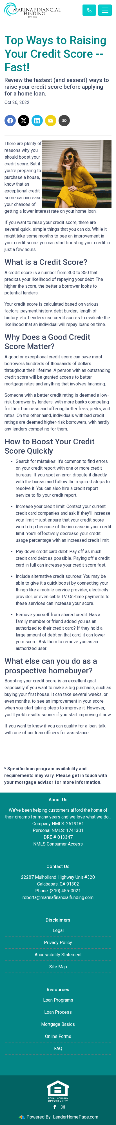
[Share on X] (23, 120)
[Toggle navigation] (105, 10)
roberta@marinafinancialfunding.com (58, 897)
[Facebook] (54, 1107)
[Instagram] (63, 1107)
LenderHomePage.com (75, 1117)
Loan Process (58, 1012)
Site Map (58, 966)
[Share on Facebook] (10, 120)
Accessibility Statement (58, 954)
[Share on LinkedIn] (37, 120)
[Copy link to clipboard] (64, 120)
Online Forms (58, 1036)
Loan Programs (58, 1000)
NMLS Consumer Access (58, 844)
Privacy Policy (58, 942)
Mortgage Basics (58, 1024)
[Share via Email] (50, 120)
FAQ (58, 1048)
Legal (58, 930)
